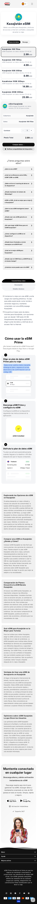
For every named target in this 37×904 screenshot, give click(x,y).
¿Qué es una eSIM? (11, 169)
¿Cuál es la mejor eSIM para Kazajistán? (14, 251)
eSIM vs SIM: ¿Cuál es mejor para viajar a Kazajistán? (18, 201)
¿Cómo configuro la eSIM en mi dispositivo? (15, 235)
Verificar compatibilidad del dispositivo (18, 149)
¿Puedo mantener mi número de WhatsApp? (15, 193)
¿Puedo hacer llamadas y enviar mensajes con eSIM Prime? (15, 243)
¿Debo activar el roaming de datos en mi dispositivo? (17, 184)
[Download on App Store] (11, 801)
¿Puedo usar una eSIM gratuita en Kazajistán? (16, 218)
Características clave (18, 281)
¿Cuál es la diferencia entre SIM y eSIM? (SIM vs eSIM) (16, 176)
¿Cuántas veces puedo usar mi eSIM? (17, 267)
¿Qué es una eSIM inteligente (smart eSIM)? (17, 210)
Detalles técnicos (18, 289)
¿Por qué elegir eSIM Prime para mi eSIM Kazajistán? (16, 226)
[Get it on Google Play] (25, 801)
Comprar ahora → (18, 144)
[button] (32, 4)
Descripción (18, 285)
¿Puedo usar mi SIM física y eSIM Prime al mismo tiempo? (18, 260)
